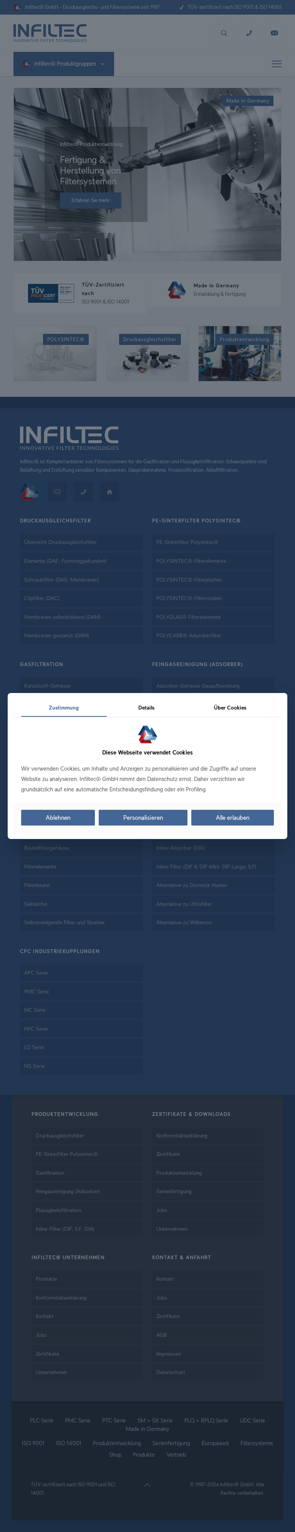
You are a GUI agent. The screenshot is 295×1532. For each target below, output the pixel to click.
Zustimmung (64, 708)
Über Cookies (230, 708)
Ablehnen (58, 817)
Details (146, 708)
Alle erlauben (232, 817)
